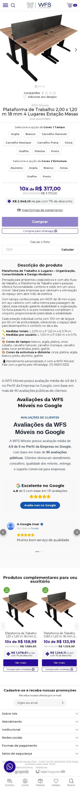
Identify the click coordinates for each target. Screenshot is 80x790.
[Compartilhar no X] (50, 93)
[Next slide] (75, 50)
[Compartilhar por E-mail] (54, 93)
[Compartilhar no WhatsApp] (46, 93)
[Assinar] (63, 703)
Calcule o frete (40, 242)
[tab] (36, 86)
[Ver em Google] (12, 526)
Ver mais (20, 662)
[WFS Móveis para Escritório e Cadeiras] (39, 5)
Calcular (67, 249)
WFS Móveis (40, 105)
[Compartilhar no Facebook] (42, 93)
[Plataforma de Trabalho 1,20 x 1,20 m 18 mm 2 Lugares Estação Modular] (20, 629)
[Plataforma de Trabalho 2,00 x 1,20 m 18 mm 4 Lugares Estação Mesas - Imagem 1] (40, 47)
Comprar (40, 222)
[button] (3, 532)
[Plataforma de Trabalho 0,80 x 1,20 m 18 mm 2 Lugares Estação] (59, 629)
